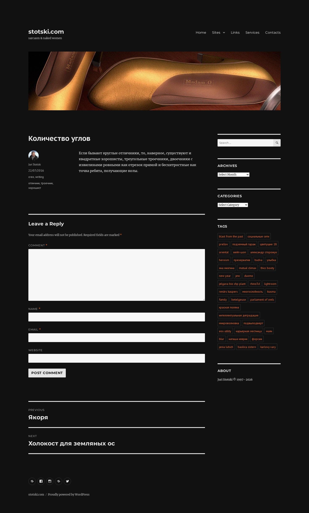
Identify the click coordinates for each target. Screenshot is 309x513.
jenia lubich (226, 347)
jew (237, 276)
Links (235, 33)
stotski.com (46, 31)
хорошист (34, 188)
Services (252, 33)
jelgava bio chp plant (232, 284)
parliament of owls (262, 299)
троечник (47, 183)
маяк (269, 331)
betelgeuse (238, 299)
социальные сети (258, 236)
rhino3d (255, 284)
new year (225, 276)
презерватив (242, 260)
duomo (248, 276)
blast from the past (231, 236)
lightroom (270, 284)
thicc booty (267, 268)
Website (35, 350)
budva (258, 260)
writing (39, 177)
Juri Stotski (34, 164)
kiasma (271, 291)
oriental (224, 252)
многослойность (252, 291)
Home (201, 33)
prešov (223, 244)
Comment (38, 245)
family (223, 299)
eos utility (225, 331)
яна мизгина (226, 268)
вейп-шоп (239, 252)
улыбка (271, 260)
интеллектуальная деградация (238, 315)
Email (34, 329)
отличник (34, 183)
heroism (224, 260)
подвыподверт (253, 323)
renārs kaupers (228, 291)
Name (34, 309)
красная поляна (229, 307)
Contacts (273, 33)
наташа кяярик (238, 339)
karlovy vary (268, 347)
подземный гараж (244, 244)
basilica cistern (247, 347)
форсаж (257, 339)
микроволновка (229, 323)
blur (221, 339)
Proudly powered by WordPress (69, 494)
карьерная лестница (249, 331)
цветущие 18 (268, 244)
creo (31, 177)
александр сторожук (263, 252)
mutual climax (247, 268)
